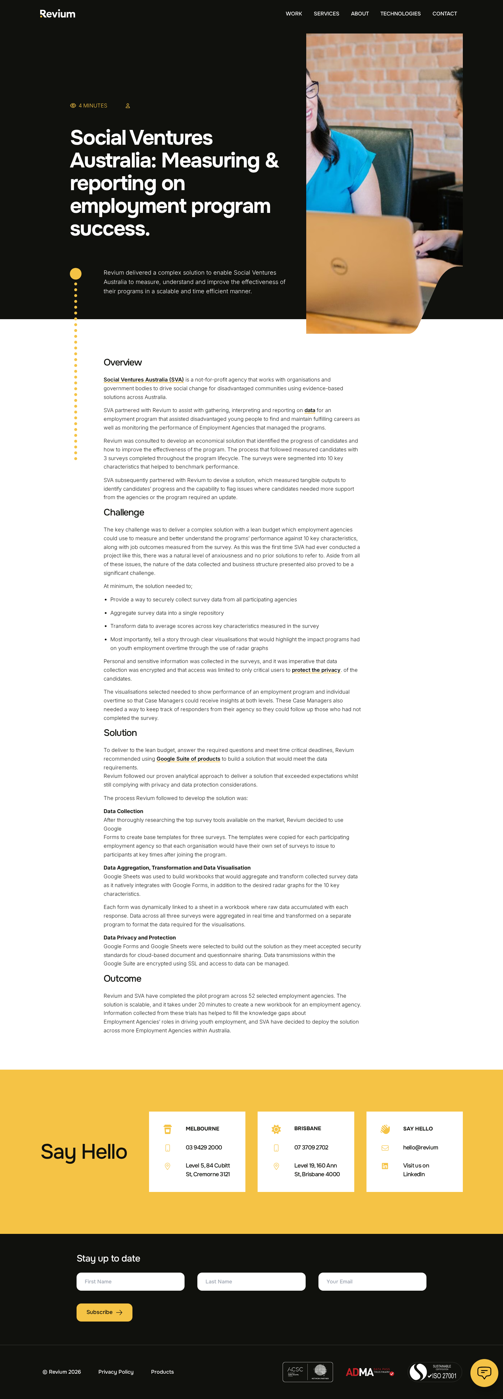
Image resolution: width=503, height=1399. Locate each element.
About (360, 13)
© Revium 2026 (61, 1371)
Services (326, 13)
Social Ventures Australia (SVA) (144, 379)
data (309, 410)
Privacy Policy (116, 1371)
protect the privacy (316, 670)
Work (294, 13)
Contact (445, 13)
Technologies (400, 13)
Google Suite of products (188, 758)
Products (162, 1371)
